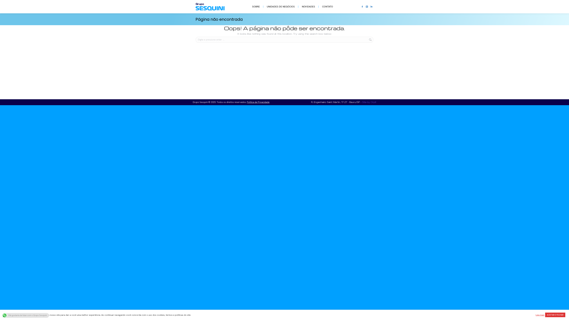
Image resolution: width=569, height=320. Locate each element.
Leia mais (540, 315)
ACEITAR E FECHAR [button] (555, 315)
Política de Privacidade (258, 102)
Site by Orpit (369, 102)
